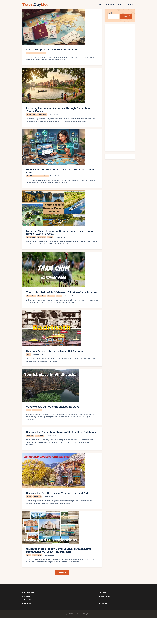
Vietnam (50, 237)
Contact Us (27, 600)
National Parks (31, 237)
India (28, 354)
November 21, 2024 (49, 555)
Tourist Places (42, 114)
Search (110, 13)
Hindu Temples (31, 114)
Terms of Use (105, 600)
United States (39, 435)
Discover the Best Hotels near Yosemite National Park (57, 493)
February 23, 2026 (61, 237)
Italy (28, 53)
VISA (43, 53)
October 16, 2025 (51, 435)
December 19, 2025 (39, 354)
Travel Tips (51, 295)
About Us (27, 596)
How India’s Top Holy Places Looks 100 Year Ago (54, 351)
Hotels (29, 496)
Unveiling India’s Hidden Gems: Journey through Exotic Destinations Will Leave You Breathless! (58, 550)
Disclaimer (27, 603)
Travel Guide (36, 53)
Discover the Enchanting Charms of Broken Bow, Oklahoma (61, 432)
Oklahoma (30, 435)
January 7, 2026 (69, 295)
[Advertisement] (120, 87)
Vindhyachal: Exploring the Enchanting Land (52, 406)
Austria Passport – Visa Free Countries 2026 (51, 49)
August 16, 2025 (49, 496)
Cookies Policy (105, 603)
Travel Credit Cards (32, 176)
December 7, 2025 (49, 410)
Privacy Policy (105, 596)
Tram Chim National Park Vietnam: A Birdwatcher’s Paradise (61, 292)
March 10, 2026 (53, 53)
